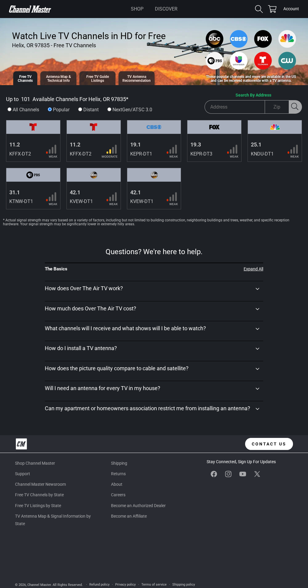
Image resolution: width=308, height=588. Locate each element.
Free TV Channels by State (39, 494)
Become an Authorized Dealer (138, 505)
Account (291, 9)
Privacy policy (125, 584)
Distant (91, 109)
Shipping (119, 463)
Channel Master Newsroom (40, 484)
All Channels (26, 109)
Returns (118, 473)
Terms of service (154, 584)
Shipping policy (183, 584)
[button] (137, 9)
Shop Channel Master (35, 463)
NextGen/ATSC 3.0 (132, 109)
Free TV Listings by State (38, 505)
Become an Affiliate (129, 516)
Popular (61, 109)
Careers (118, 494)
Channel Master (39, 585)
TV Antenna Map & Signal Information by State (53, 520)
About (116, 484)
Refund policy (99, 584)
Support (22, 473)
